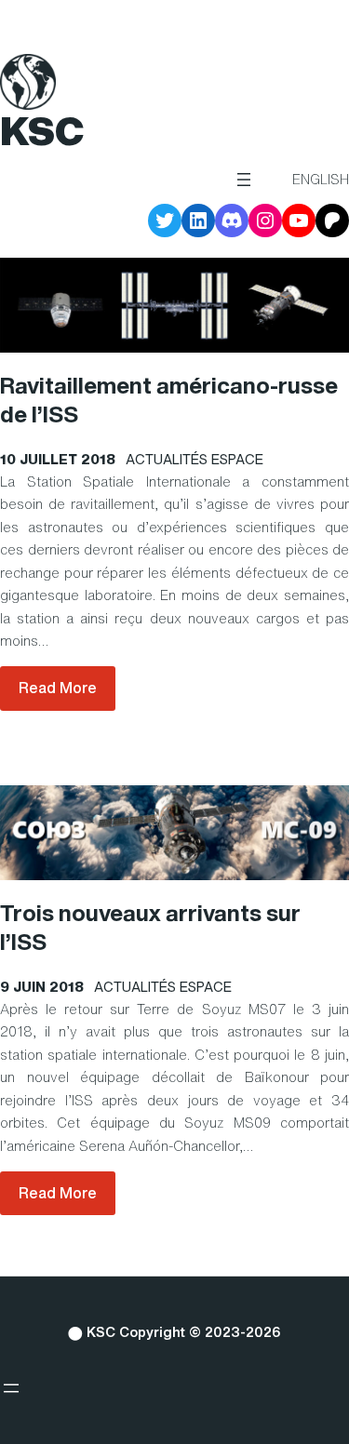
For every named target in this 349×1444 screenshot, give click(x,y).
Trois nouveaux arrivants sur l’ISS (150, 927)
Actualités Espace (194, 459)
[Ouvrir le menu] (244, 179)
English (320, 179)
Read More (58, 687)
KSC (42, 130)
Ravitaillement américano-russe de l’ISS (169, 400)
